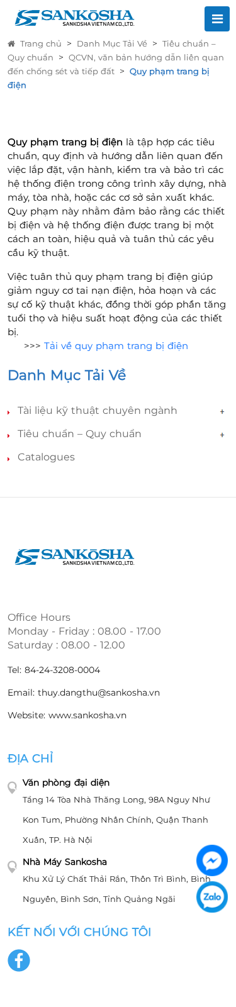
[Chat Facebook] (212, 860)
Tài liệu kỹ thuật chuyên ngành (97, 410)
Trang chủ (41, 43)
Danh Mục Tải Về (112, 43)
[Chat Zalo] (212, 897)
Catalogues (46, 457)
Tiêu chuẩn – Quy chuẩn (80, 434)
